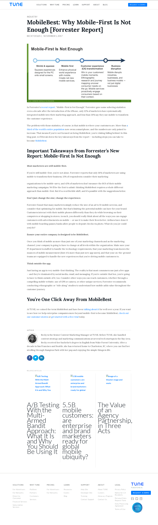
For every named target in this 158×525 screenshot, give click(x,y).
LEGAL (117, 485)
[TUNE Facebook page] (133, 499)
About (101, 485)
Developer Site (86, 493)
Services (33, 499)
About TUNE (103, 489)
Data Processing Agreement (121, 505)
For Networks (18, 493)
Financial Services (20, 502)
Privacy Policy (120, 489)
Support (85, 485)
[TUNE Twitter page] (137, 499)
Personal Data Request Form (120, 499)
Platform (33, 489)
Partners (33, 493)
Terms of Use (120, 509)
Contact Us (102, 499)
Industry (32, 16)
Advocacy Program (105, 496)
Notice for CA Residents (120, 494)
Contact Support (87, 499)
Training (84, 496)
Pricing (50, 485)
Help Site (84, 489)
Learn (67, 485)
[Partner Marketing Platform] (16, 4)
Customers (34, 496)
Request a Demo (141, 493)
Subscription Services (18, 506)
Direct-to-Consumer (17, 497)
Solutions (18, 485)
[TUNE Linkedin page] (141, 499)
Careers (101, 493)
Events (66, 493)
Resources (68, 489)
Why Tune (35, 485)
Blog (65, 496)
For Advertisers (19, 489)
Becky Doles (33, 36)
